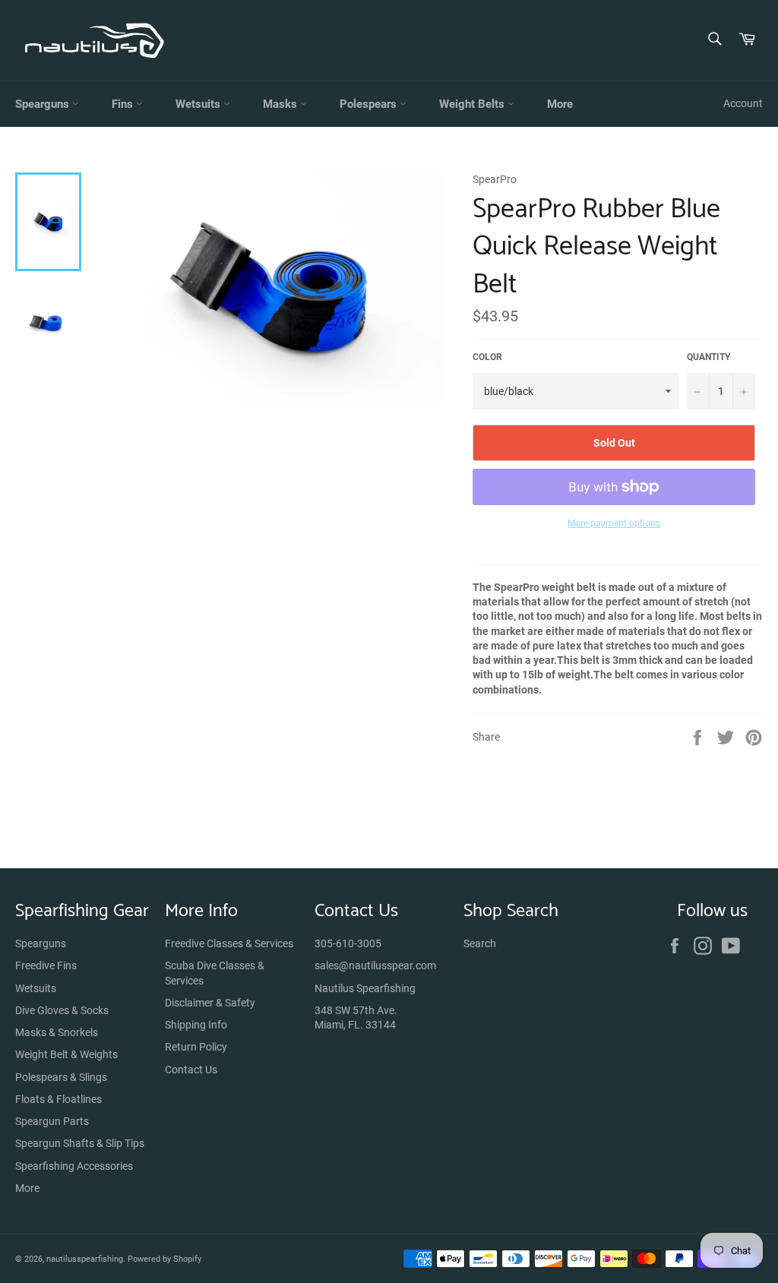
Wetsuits (199, 104)
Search (479, 943)
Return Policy (196, 1047)
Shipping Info (196, 1025)
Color (487, 357)
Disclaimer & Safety (210, 1003)
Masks (281, 104)
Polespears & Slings (61, 1077)
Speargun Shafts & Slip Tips (79, 1143)
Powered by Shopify (164, 1259)
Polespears (370, 104)
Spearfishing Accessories (74, 1166)
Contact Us (191, 1069)
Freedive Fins (46, 965)
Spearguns (43, 104)
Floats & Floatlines (58, 1099)
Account (743, 103)
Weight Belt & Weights (66, 1054)
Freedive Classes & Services (229, 943)
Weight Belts (473, 104)
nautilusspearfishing (84, 1259)
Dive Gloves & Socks (62, 1010)
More (560, 104)
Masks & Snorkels (56, 1032)
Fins (124, 104)
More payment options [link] (614, 523)
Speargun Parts (52, 1121)
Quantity (708, 357)
